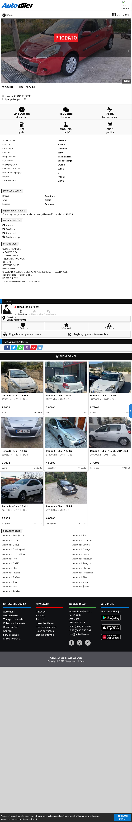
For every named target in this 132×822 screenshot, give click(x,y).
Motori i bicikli (10, 615)
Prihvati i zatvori (123, 817)
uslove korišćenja (9, 819)
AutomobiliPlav (9, 568)
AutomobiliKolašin (81, 554)
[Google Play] (111, 618)
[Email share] (33, 347)
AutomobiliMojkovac (82, 558)
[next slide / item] (129, 51)
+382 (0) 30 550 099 (80, 630)
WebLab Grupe (75, 657)
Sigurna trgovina (45, 635)
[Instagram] (79, 643)
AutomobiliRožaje (11, 577)
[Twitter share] (13, 347)
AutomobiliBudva (10, 544)
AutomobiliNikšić (10, 563)
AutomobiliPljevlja (81, 568)
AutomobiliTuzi (9, 582)
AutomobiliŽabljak (11, 591)
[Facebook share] (7, 347)
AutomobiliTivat (80, 577)
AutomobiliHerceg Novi (13, 554)
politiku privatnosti (28, 819)
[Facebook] (71, 643)
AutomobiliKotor (10, 558)
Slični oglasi (68, 356)
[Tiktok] (88, 643)
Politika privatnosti (46, 627)
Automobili (9, 611)
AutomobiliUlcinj (80, 582)
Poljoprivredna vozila (14, 623)
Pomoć (40, 619)
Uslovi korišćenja (45, 623)
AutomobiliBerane (11, 540)
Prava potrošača (45, 631)
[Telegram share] (40, 347)
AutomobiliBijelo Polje (83, 540)
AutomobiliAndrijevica (13, 535)
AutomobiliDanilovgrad (13, 549)
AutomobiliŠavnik (81, 586)
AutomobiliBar (79, 535)
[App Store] (111, 628)
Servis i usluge (11, 635)
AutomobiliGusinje (81, 549)
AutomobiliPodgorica (82, 572)
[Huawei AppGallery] (111, 637)
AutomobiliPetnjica (81, 563)
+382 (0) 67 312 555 (80, 626)
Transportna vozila (13, 619)
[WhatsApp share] (20, 347)
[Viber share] (27, 347)
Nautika (7, 631)
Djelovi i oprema (11, 638)
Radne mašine (10, 627)
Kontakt (40, 615)
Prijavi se (41, 611)
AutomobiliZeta (9, 586)
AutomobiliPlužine (11, 572)
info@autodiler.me (79, 634)
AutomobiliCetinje (81, 544)
